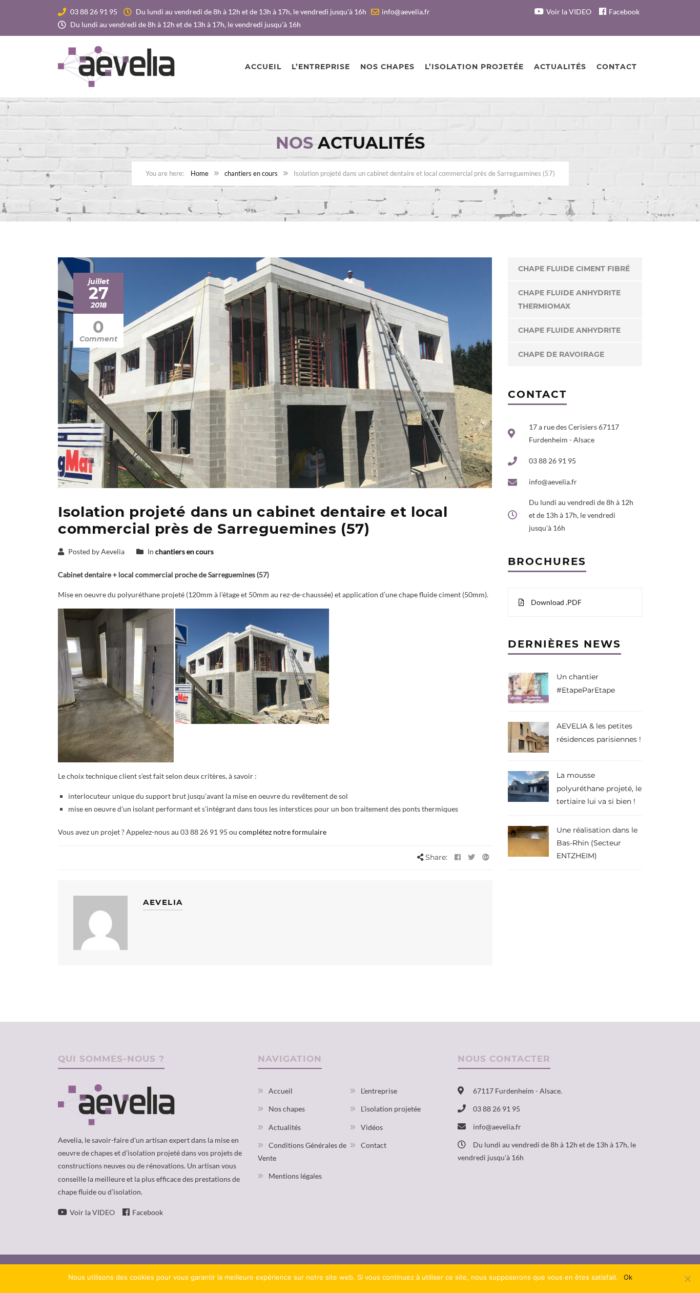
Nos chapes (387, 66)
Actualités (560, 66)
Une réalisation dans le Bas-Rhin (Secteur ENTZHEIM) (597, 842)
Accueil (263, 66)
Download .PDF (555, 602)
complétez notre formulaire (282, 831)
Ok (628, 1277)
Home (200, 173)
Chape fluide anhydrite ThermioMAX (569, 299)
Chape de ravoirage (561, 354)
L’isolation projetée (474, 66)
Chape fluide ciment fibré (574, 268)
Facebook (624, 11)
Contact (616, 66)
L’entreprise (321, 66)
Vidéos (372, 1127)
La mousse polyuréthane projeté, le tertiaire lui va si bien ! (599, 788)
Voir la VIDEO (568, 11)
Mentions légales (295, 1175)
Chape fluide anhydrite (569, 330)
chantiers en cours (251, 173)
